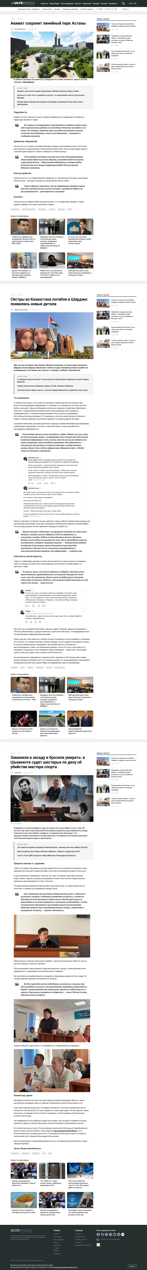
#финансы (36, 9)
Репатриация (59, 667)
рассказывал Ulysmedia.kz (65, 1131)
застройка (42, 209)
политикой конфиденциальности (65, 1267)
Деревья (61, 209)
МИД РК (14, 667)
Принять (132, 1266)
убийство (35, 1153)
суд (44, 1153)
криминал (15, 1153)
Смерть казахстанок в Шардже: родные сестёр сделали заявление (45, 386)
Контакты (78, 1242)
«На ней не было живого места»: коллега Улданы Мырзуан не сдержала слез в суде (52, 390)
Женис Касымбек (29, 209)
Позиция (95, 4)
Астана (51, 209)
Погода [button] (125, 9)
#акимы (57, 9)
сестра (48, 667)
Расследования (67, 4)
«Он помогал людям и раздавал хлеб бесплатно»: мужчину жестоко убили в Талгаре (52, 847)
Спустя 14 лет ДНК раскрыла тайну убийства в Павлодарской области (46, 855)
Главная (13, 19)
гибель (30, 667)
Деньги (78, 4)
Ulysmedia (18, 772)
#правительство (24, 9)
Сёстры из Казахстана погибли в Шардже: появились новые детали (123, 25)
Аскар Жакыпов (20, 29)
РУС (135, 3)
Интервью (113, 4)
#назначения (47, 9)
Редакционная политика (83, 1245)
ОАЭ (22, 667)
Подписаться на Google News (110, 1239)
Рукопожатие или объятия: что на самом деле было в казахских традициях (123, 53)
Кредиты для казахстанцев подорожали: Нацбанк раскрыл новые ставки (48, 91)
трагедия (39, 667)
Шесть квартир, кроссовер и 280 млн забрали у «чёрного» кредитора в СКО (48, 851)
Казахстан (15, 209)
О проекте (78, 1234)
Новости (44, 4)
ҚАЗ (130, 3)
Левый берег (54, 4)
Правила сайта (80, 1237)
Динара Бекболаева (21, 310)
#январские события (70, 9)
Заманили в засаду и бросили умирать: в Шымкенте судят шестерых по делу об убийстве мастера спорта (122, 39)
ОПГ (50, 1153)
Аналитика (86, 4)
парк (69, 209)
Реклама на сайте (81, 1239)
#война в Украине (86, 9)
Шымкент (25, 1153)
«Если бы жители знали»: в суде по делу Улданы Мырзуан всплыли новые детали (123, 66)
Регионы (104, 4)
